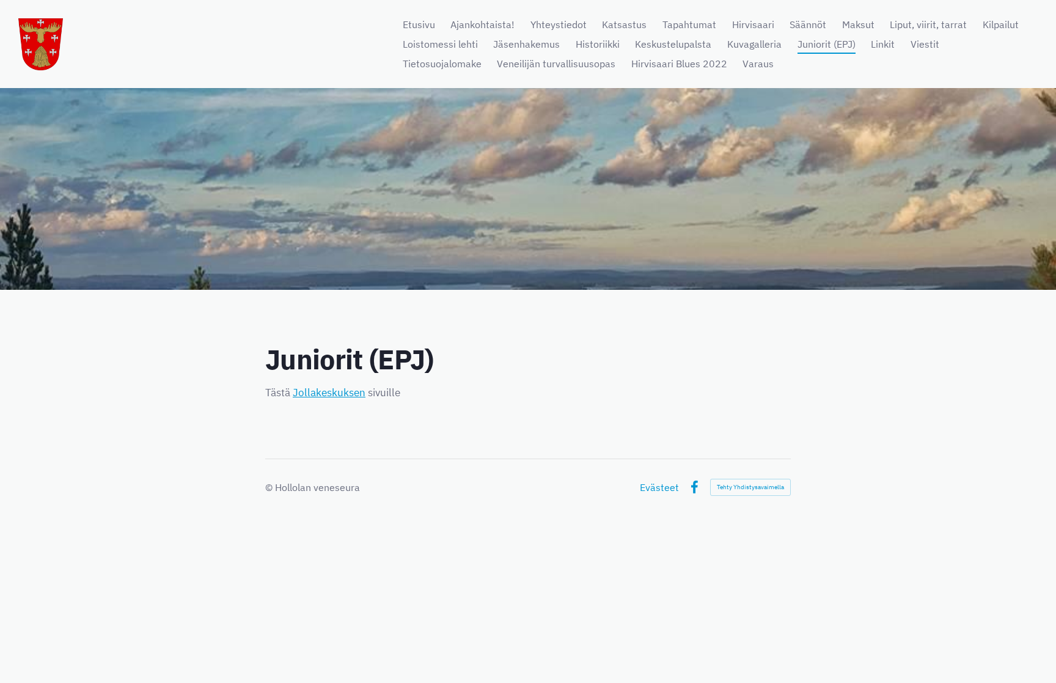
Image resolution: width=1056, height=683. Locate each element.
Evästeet (659, 487)
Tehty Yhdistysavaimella (750, 487)
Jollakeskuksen (329, 392)
